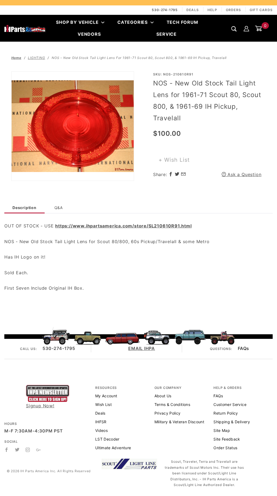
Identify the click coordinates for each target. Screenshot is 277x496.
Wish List (103, 404)
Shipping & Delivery (231, 421)
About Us (163, 396)
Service (166, 34)
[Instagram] (27, 450)
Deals (192, 10)
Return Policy (225, 413)
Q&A (58, 207)
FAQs (243, 348)
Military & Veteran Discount (179, 421)
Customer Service (229, 404)
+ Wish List (174, 160)
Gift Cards (261, 10)
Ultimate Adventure (113, 447)
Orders (233, 10)
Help (212, 10)
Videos (101, 430)
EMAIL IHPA (141, 348)
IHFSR (101, 421)
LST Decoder (107, 439)
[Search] (234, 28)
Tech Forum (182, 22)
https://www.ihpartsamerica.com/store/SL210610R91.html (123, 226)
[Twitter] (17, 450)
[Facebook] (6, 450)
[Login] (246, 28)
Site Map (221, 430)
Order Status (225, 447)
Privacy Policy (167, 413)
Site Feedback (226, 439)
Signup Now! (40, 405)
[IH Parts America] (24, 28)
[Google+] (38, 450)
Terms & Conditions (172, 404)
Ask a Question (243, 174)
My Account (106, 396)
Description (24, 207)
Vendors (89, 34)
